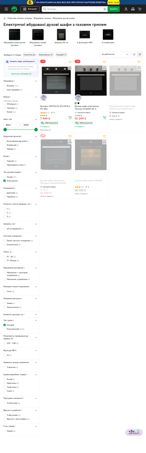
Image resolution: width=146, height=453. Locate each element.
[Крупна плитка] (134, 54)
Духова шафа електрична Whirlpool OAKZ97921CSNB (53, 182)
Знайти (113, 9)
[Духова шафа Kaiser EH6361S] (91, 155)
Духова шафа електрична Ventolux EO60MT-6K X (87, 107)
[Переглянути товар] (75, 103)
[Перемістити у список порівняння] (70, 67)
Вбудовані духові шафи (64, 18)
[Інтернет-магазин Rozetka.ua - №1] (14, 9)
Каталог (32, 9)
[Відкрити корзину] (140, 9)
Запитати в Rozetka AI (21, 74)
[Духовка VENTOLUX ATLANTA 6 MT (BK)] (56, 80)
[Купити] (70, 117)
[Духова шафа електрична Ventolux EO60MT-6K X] (91, 80)
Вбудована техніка (42, 18)
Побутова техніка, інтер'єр (20, 18)
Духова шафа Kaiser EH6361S (88, 181)
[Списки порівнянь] (133, 9)
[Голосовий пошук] (105, 9)
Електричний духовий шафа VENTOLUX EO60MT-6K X (122, 107)
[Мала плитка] (139, 54)
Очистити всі (29, 55)
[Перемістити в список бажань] (70, 62)
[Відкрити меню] (6, 9)
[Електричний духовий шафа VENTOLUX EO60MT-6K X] (125, 80)
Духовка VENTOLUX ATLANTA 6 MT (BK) (55, 107)
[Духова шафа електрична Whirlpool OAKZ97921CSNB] (56, 155)
